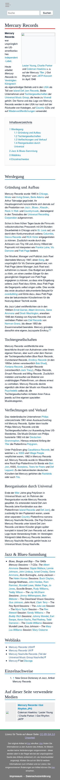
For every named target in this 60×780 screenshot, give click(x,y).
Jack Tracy (26, 370)
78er (42, 72)
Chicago (43, 193)
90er (17, 492)
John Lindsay (26, 571)
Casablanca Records (39, 449)
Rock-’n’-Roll (11, 210)
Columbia (48, 233)
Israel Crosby (41, 571)
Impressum (16, 776)
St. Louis (42, 230)
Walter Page (41, 585)
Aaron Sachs (24, 619)
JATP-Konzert (44, 75)
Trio (18, 477)
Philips (45, 416)
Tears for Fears (37, 466)
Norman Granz (12, 323)
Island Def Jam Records (26, 90)
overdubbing (11, 293)
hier (29, 743)
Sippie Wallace (37, 568)
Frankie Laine (42, 247)
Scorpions (22, 466)
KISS (21, 453)
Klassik (44, 207)
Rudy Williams (40, 588)
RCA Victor (32, 237)
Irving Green (22, 197)
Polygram (32, 444)
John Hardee (35, 581)
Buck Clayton (47, 578)
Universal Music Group (17, 97)
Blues (35, 207)
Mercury (13, 660)
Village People (36, 453)
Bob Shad (41, 363)
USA (46, 87)
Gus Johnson (16, 602)
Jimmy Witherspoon (30, 595)
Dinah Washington (29, 313)
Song (41, 259)
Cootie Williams (34, 622)
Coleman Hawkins (36, 68)
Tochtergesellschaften (36, 94)
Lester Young (29, 65)
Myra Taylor (21, 609)
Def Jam (44, 509)
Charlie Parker (44, 65)
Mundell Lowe (26, 585)
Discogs (28, 660)
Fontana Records (14, 366)
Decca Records (13, 237)
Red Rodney (38, 619)
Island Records (27, 509)
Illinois (8, 197)
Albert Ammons (36, 309)
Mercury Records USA (21, 647)
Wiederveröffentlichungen (22, 111)
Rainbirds (47, 473)
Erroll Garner (20, 309)
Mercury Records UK (20, 650)
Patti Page (24, 250)
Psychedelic (11, 390)
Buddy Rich (15, 616)
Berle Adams (37, 197)
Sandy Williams (35, 612)
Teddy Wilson (16, 592)
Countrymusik (31, 210)
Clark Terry (42, 602)
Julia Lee (41, 605)
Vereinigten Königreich (10, 81)
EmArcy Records (37, 359)
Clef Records (35, 320)
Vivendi (47, 97)
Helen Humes (20, 578)
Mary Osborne (40, 629)
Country (40, 107)
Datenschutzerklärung (38, 776)
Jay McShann (37, 592)
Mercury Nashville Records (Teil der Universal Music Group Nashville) (27, 655)
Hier (41, 743)
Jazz (27, 207)
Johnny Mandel (41, 616)
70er (7, 444)
